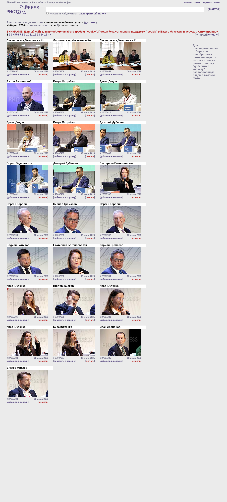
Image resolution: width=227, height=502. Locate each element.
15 (45, 34)
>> (49, 34)
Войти (217, 2)
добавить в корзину (18, 74)
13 (38, 34)
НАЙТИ (214, 9)
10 (27, 34)
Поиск (197, 2)
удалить (90, 22)
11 (31, 34)
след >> (213, 34)
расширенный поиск (92, 13)
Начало (188, 2)
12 (34, 34)
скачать (43, 74)
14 (42, 34)
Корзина (207, 2)
